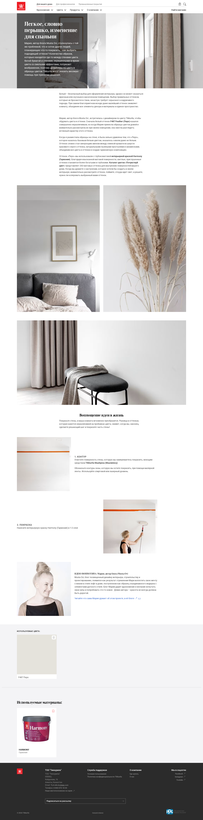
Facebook (179, 774)
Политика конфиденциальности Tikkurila (104, 777)
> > (107, 598)
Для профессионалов (65, 4)
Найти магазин (178, 10)
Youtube (179, 780)
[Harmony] (37, 732)
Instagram (179, 777)
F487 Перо (23, 677)
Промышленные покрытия (90, 4)
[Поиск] (184, 4)
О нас (132, 777)
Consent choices (97, 813)
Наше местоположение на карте (58, 791)
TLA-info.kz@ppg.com (59, 785)
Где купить (134, 774)
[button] (179, 4)
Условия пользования (96, 774)
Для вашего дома (44, 4)
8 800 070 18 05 (60, 788)
